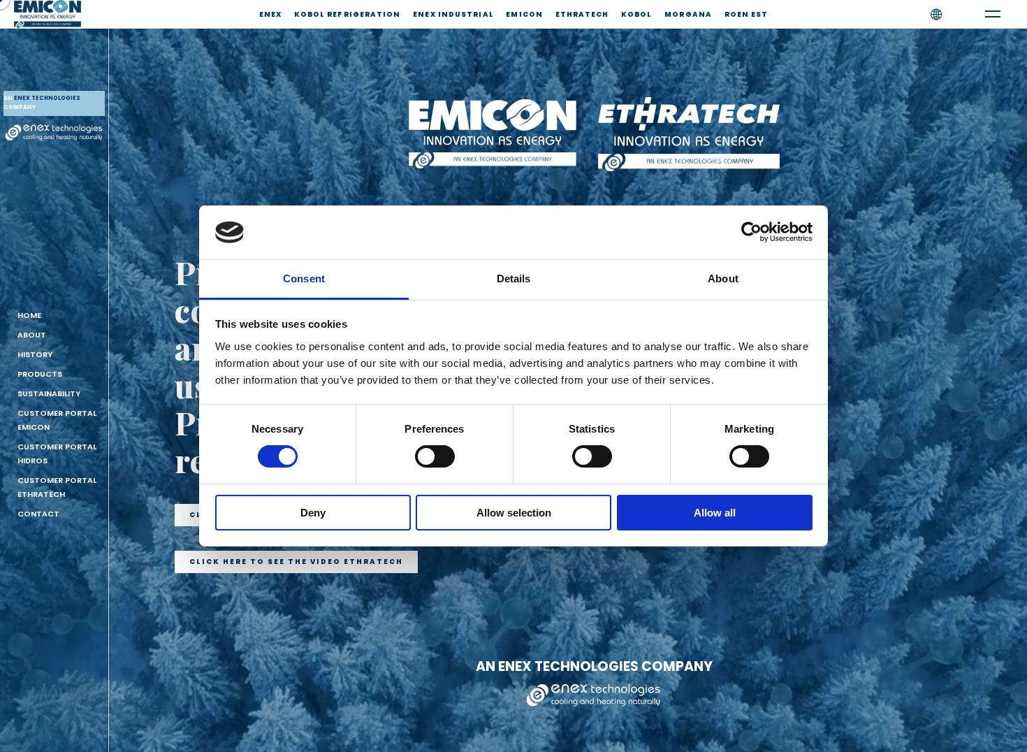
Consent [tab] (304, 278)
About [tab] (723, 278)
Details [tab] (514, 278)
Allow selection (513, 513)
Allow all (715, 513)
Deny (313, 513)
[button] (296, 562)
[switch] (435, 456)
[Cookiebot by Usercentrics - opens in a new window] (751, 232)
